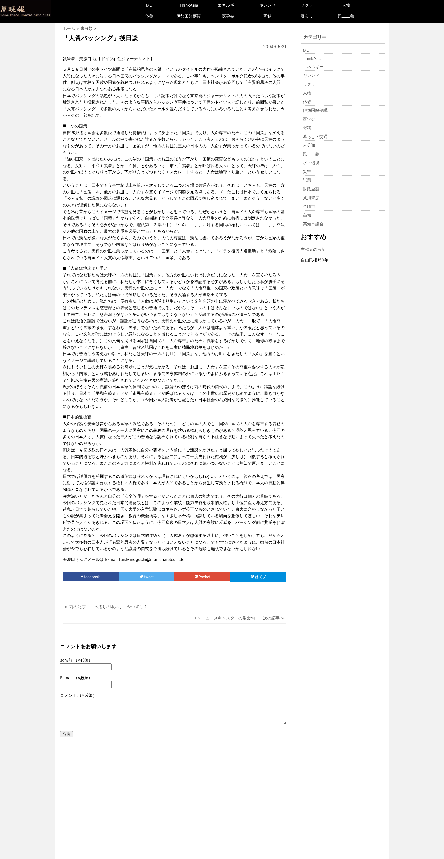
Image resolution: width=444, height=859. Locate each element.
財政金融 (311, 188)
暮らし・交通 (315, 136)
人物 (346, 5)
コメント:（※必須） (78, 695)
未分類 (309, 145)
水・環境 (311, 162)
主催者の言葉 (313, 249)
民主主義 (346, 16)
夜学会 (228, 16)
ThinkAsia (188, 5)
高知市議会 (313, 223)
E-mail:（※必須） (76, 677)
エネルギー (228, 5)
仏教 (149, 16)
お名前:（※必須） (76, 660)
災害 (307, 171)
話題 (307, 180)
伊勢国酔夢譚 (188, 16)
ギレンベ (267, 5)
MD (149, 5)
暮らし (307, 16)
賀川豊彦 (311, 197)
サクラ (307, 5)
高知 (307, 215)
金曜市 (309, 206)
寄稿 (267, 16)
